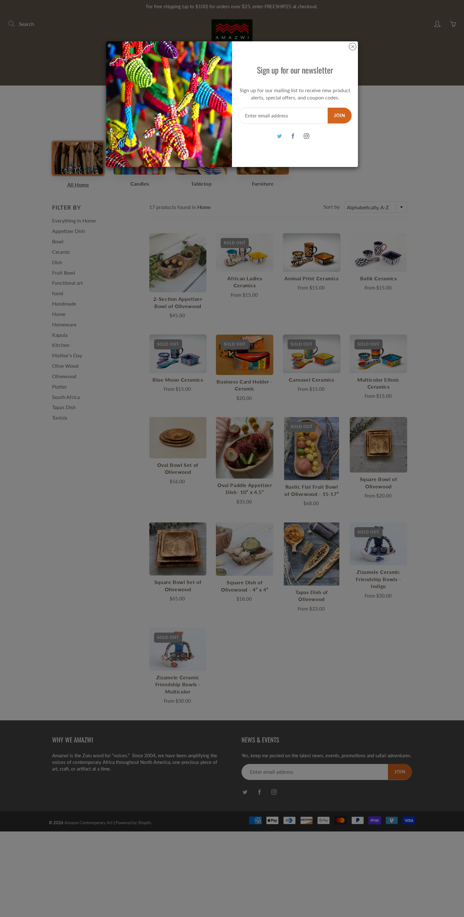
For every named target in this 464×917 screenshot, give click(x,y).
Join (339, 115)
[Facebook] (292, 136)
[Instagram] (306, 136)
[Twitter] (279, 136)
